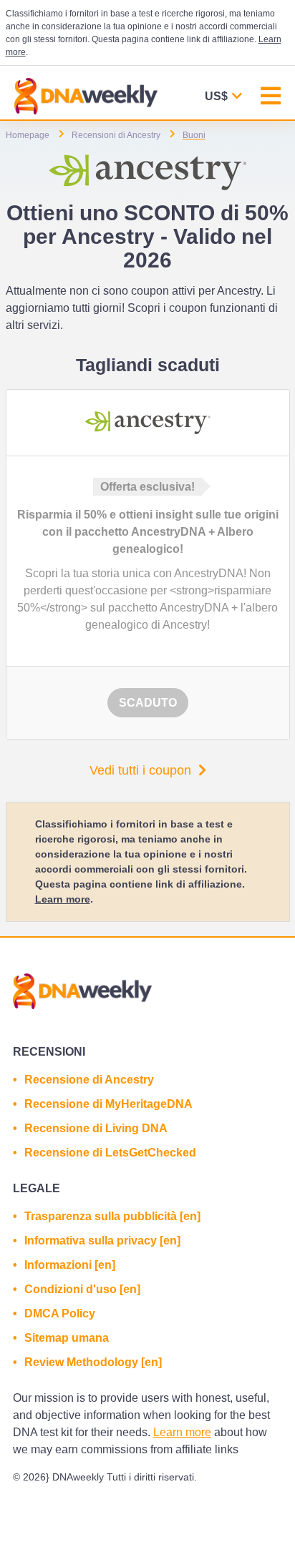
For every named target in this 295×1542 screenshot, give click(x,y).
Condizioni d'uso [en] (82, 1289)
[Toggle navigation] (271, 97)
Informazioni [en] (69, 1265)
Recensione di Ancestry (89, 1080)
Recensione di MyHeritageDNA (108, 1104)
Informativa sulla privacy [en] (102, 1240)
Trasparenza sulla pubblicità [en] (112, 1216)
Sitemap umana (66, 1338)
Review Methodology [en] (93, 1362)
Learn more (62, 899)
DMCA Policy (59, 1313)
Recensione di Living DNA (96, 1128)
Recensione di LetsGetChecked (110, 1152)
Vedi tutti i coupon (140, 770)
